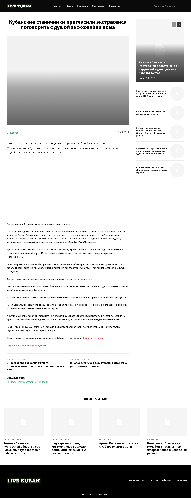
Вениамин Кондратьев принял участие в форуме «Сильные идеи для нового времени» (151, 151)
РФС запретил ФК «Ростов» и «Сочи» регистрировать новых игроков (151, 170)
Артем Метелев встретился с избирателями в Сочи (150, 112)
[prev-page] (174, 24)
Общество (13, 132)
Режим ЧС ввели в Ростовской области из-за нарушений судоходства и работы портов (158, 67)
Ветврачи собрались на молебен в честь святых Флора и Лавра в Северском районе (150, 132)
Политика (105, 439)
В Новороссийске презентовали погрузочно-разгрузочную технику (99, 365)
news (141, 78)
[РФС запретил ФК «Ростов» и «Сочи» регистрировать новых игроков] (177, 170)
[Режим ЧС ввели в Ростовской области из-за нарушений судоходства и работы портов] (160, 50)
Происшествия (12, 439)
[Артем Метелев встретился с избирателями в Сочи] (177, 113)
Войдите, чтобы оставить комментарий (28, 382)
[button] (126, 6)
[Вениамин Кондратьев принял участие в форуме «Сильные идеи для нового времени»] (177, 151)
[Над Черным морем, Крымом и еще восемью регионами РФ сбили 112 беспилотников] (177, 93)
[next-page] (179, 24)
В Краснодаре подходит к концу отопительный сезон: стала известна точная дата (35, 366)
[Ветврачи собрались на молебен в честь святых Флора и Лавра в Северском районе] (177, 132)
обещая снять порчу (92, 338)
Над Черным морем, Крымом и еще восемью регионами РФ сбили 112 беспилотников (151, 93)
